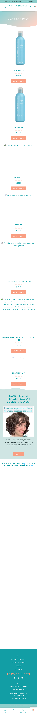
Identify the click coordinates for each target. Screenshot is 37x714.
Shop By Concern (17, 659)
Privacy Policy (18, 690)
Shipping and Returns (18, 686)
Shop (18, 656)
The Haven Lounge (18, 698)
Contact (18, 669)
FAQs (18, 683)
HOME (4, 712)
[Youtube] (22, 677)
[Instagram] (18, 677)
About (18, 666)
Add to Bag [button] (18, 81)
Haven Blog (23, 712)
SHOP (14, 712)
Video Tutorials (18, 662)
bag (32, 712)
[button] (18, 454)
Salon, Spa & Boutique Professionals (18, 694)
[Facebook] (14, 677)
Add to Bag (18, 384)
